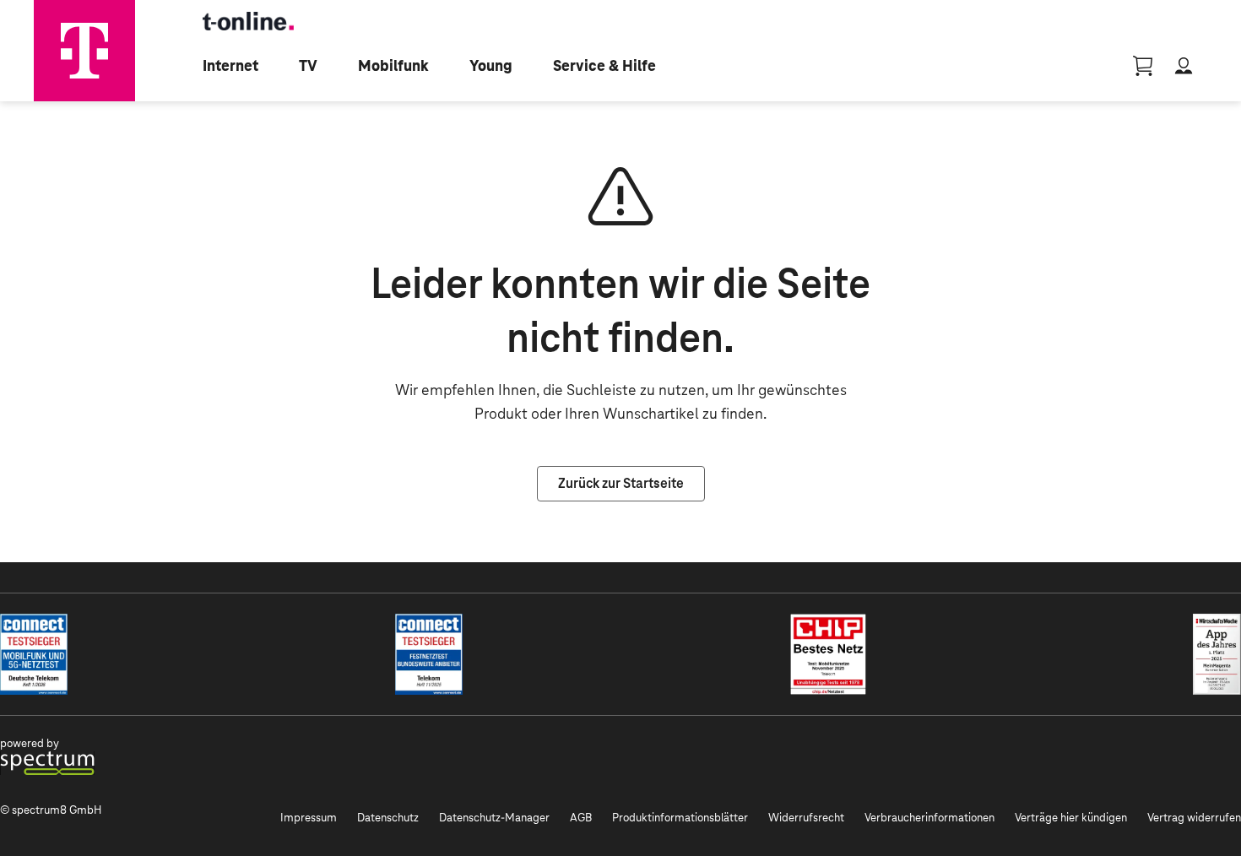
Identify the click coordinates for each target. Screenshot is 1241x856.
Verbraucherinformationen (929, 817)
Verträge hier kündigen (1071, 817)
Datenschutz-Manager (494, 817)
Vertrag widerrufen (1194, 817)
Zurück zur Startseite (621, 483)
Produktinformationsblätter (680, 817)
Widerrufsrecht (806, 817)
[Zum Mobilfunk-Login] (1183, 65)
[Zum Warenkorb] (1143, 65)
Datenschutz (388, 817)
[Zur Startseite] (84, 50)
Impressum (308, 817)
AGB (581, 817)
